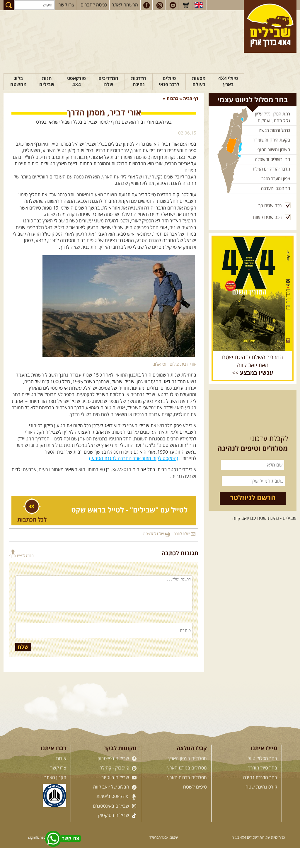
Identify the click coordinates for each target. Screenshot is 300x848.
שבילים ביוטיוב (115, 778)
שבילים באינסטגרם (111, 806)
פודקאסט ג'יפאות (112, 796)
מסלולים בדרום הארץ (187, 778)
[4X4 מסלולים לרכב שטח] (252, 293)
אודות (61, 759)
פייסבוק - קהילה (114, 768)
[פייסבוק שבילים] (146, 5)
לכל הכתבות (32, 519)
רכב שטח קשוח (267, 217)
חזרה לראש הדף (21, 556)
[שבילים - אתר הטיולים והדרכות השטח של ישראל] (270, 26)
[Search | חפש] (9, 5)
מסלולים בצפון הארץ (187, 759)
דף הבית (190, 98)
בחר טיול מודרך (262, 768)
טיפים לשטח (195, 787)
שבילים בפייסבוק (114, 759)
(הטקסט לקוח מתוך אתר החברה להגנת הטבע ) (133, 459)
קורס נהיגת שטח (261, 787)
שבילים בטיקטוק (114, 815)
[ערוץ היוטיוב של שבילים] (172, 5)
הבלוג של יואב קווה (111, 787)
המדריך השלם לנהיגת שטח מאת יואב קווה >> (252, 365)
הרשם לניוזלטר (253, 498)
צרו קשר (66, 5)
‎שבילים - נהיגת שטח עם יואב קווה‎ (264, 518)
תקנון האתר (55, 778)
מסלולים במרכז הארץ (187, 768)
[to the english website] (199, 5)
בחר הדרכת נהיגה (260, 778)
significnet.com (40, 837)
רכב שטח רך (270, 206)
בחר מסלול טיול (262, 759)
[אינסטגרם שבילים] (159, 5)
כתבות (172, 98)
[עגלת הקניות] (186, 5)
